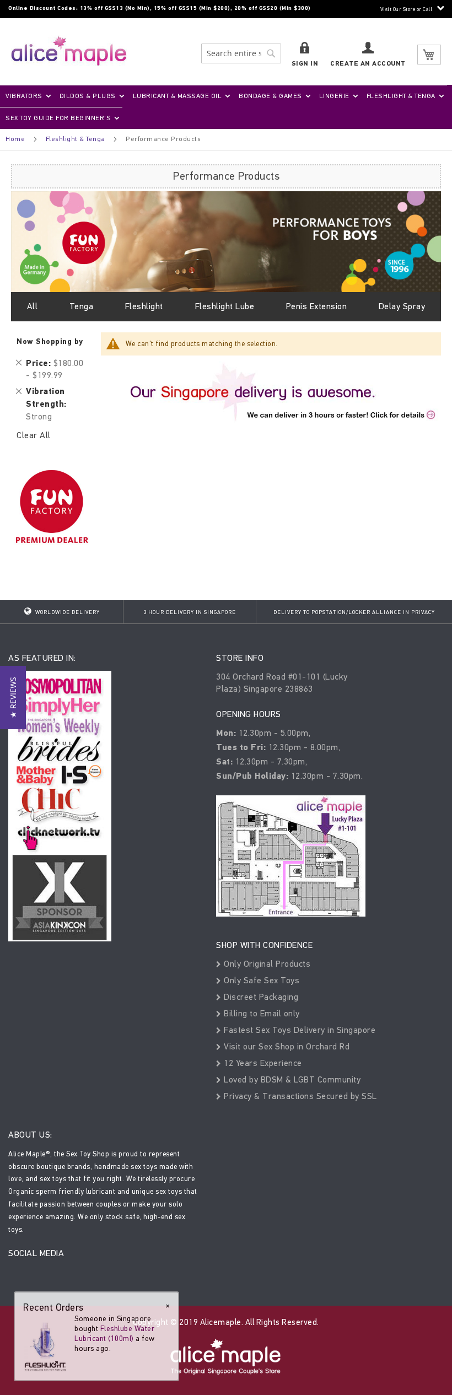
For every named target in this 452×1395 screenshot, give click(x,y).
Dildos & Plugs (88, 96)
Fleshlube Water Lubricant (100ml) (114, 1333)
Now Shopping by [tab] (50, 341)
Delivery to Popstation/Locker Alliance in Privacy (354, 612)
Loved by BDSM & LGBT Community (291, 1079)
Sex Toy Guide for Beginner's (58, 118)
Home (15, 139)
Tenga (81, 306)
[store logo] (69, 50)
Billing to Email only (261, 1013)
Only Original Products (266, 963)
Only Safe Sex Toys (260, 980)
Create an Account (368, 64)
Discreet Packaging (260, 997)
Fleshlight (144, 306)
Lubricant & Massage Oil (177, 96)
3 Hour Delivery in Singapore (189, 612)
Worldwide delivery (67, 612)
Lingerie (334, 96)
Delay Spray (402, 306)
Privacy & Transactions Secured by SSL (299, 1096)
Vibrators (24, 96)
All (32, 306)
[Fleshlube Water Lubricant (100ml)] (45, 1342)
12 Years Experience (262, 1063)
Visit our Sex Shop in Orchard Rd (285, 1046)
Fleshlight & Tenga (401, 96)
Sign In (305, 64)
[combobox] (241, 53)
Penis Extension (316, 306)
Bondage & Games (270, 96)
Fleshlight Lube (225, 306)
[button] (13, 697)
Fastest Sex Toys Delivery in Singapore (298, 1030)
